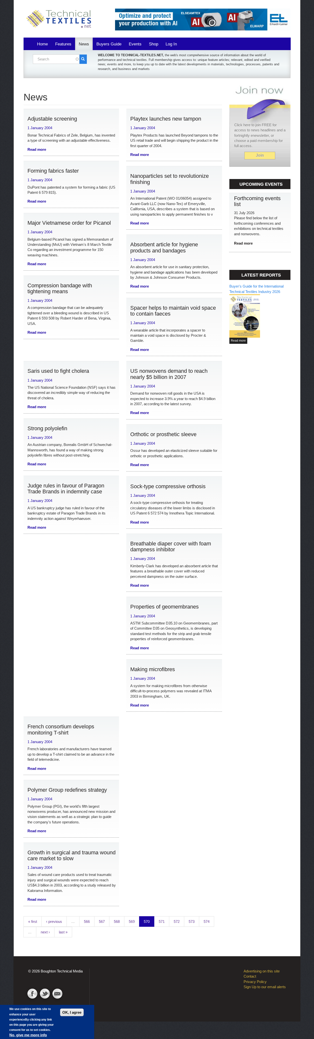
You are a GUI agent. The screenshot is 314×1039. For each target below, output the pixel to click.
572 (177, 921)
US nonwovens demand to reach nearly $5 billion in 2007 (169, 374)
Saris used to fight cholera (58, 371)
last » (63, 932)
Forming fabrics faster (53, 171)
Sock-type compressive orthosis (168, 486)
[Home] (60, 19)
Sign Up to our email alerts (265, 987)
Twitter (45, 994)
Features (63, 44)
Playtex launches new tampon (165, 119)
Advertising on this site (262, 971)
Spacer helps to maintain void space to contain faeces (173, 311)
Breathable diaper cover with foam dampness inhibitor (170, 546)
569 (132, 921)
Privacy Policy (255, 982)
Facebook (32, 994)
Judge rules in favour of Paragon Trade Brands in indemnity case (65, 489)
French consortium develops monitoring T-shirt (60, 729)
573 (192, 921)
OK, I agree (71, 1012)
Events (135, 44)
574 (206, 921)
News (84, 44)
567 (102, 921)
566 (87, 921)
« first (32, 921)
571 (162, 921)
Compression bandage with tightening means (59, 288)
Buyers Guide (108, 44)
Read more (36, 149)
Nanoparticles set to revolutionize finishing (169, 179)
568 (117, 921)
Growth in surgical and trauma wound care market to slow (71, 855)
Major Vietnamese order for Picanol (69, 223)
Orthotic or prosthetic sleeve (163, 434)
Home (42, 44)
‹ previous (54, 921)
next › (45, 932)
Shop (153, 44)
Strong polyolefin (47, 428)
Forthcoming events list (257, 201)
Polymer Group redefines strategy (67, 790)
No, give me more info (28, 1035)
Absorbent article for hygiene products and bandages (164, 247)
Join (260, 155)
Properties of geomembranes (164, 607)
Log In (171, 44)
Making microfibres (152, 669)
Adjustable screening (52, 119)
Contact (57, 994)
